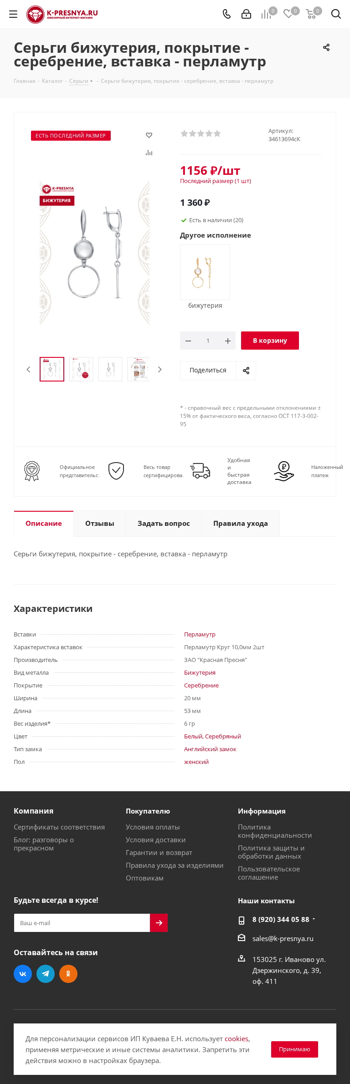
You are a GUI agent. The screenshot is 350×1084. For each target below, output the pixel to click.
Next (159, 369)
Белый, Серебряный (212, 736)
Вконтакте (23, 974)
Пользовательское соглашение (269, 872)
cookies (236, 1038)
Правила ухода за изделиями (175, 865)
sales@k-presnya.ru (283, 938)
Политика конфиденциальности (275, 831)
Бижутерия (200, 672)
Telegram (45, 974)
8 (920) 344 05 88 (280, 919)
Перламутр (200, 634)
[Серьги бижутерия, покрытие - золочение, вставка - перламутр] (202, 271)
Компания (33, 811)
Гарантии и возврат (159, 852)
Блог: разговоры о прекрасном (44, 843)
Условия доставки (156, 839)
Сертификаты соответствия (59, 826)
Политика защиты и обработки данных (271, 851)
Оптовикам (145, 877)
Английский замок (210, 749)
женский (196, 762)
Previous (29, 369)
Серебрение (201, 685)
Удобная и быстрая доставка (239, 471)
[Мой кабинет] (246, 14)
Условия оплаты (153, 826)
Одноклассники (68, 974)
